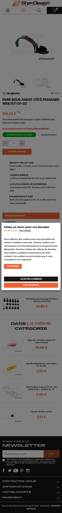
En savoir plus (10, 230)
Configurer (13, 266)
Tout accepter (31, 285)
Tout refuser (25, 230)
